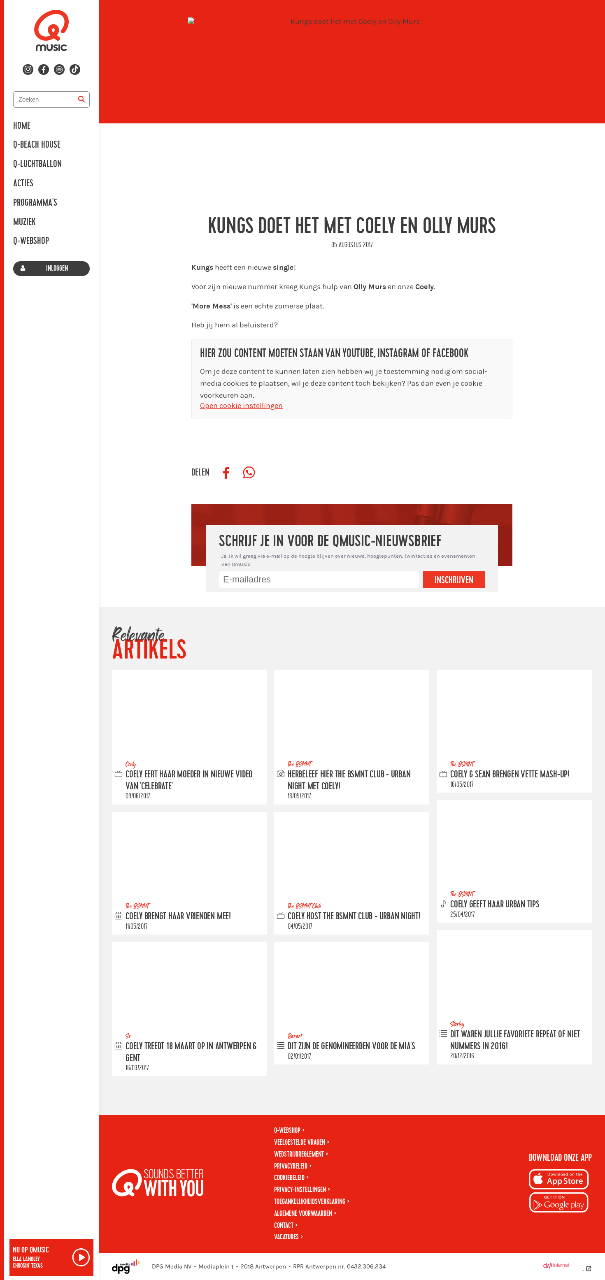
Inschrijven (454, 580)
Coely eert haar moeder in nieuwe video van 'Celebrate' (189, 780)
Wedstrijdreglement (299, 1154)
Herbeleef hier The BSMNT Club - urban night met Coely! (349, 780)
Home (21, 126)
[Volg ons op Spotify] (59, 69)
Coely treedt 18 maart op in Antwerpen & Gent (191, 1052)
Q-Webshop (31, 241)
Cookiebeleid (289, 1178)
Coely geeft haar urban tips (495, 904)
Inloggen (57, 268)
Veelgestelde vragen (299, 1142)
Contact (283, 1225)
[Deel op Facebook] (226, 473)
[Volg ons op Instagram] (28, 69)
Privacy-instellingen (300, 1189)
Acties (23, 183)
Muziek (24, 222)
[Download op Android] (559, 1203)
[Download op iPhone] (559, 1180)
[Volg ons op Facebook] (43, 69)
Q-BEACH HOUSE (36, 145)
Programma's (35, 203)
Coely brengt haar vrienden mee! (178, 916)
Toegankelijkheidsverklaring (309, 1201)
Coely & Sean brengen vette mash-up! (510, 774)
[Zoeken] (81, 99)
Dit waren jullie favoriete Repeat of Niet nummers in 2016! (515, 1040)
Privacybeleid (290, 1166)
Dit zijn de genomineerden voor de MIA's (351, 1046)
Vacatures (286, 1237)
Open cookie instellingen (241, 405)
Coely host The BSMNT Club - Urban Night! (354, 916)
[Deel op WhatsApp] (249, 473)
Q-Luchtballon (37, 164)
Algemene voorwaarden (303, 1213)
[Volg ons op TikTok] (75, 69)
